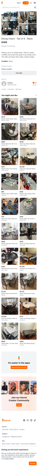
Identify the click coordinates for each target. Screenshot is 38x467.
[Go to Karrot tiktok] (35, 420)
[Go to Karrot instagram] (28, 420)
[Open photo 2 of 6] (23, 17)
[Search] (35, 7)
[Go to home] (2, 3)
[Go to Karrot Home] (6, 420)
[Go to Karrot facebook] (24, 420)
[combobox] (17, 7)
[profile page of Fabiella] (3, 83)
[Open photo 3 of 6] (32, 17)
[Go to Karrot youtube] (31, 420)
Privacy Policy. (9, 458)
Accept (32, 463)
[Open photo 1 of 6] (10, 23)
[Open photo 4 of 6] (23, 29)
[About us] (31, 2)
